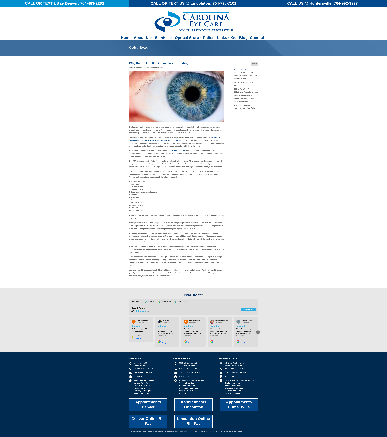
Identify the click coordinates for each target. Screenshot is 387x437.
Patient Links (215, 38)
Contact (257, 38)
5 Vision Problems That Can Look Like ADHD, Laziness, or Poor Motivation (245, 76)
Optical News (158, 67)
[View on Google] (134, 322)
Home (126, 38)
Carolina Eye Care (137, 67)
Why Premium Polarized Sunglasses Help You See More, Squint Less (244, 98)
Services (163, 38)
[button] (129, 332)
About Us (142, 38)
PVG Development (182, 431)
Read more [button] (162, 336)
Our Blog (239, 38)
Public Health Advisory (177, 150)
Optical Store (187, 38)
